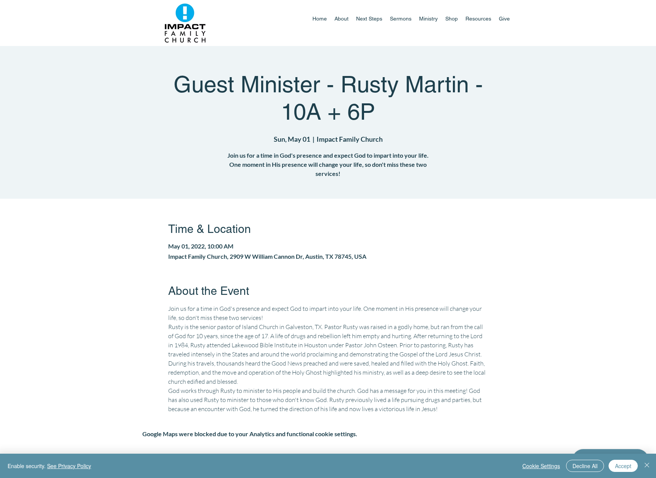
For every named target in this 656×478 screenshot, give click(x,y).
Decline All (585, 466)
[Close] (646, 466)
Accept (623, 466)
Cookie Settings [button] (541, 466)
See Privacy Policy (69, 466)
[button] (428, 18)
